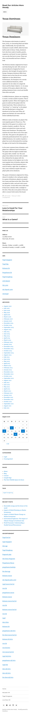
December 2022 (8, 372)
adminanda (7, 195)
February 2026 (8, 319)
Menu (5, 11)
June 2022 (7, 384)
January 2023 (8, 370)
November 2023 (8, 348)
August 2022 (7, 380)
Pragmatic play (6, 554)
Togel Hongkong (7, 550)
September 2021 (9, 403)
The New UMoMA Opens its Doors (14, 480)
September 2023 (9, 353)
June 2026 (7, 310)
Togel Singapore (7, 696)
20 (15, 434)
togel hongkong (8, 492)
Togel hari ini (6, 537)
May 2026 (7, 312)
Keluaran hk (6, 268)
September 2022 (9, 378)
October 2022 (8, 376)
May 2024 (7, 336)
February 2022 (8, 393)
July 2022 (6, 382)
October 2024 (8, 325)
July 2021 (6, 408)
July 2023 (6, 357)
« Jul (7, 444)
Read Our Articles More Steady (9, 709)
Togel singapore (7, 260)
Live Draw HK (6, 700)
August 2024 (7, 329)
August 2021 (7, 406)
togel (5, 457)
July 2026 (7, 308)
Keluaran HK (6, 692)
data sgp (4, 546)
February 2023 (8, 367)
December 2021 (8, 397)
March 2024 (7, 340)
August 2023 (7, 355)
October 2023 (8, 350)
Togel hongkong (7, 277)
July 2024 (6, 331)
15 (23, 431)
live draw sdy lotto (7, 677)
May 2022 (7, 387)
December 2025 (8, 323)
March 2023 (7, 365)
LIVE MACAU (6, 281)
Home (4, 689)
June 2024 (7, 334)
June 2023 (7, 359)
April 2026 (7, 314)
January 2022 (8, 395)
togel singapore (7, 541)
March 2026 (7, 317)
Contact (6, 475)
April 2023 (7, 363)
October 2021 (8, 401)
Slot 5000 (5, 285)
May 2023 (7, 361)
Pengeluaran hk (7, 272)
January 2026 (8, 321)
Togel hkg (5, 264)
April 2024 (7, 338)
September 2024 (9, 327)
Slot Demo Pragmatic (8, 558)
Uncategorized (6, 197)
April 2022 (7, 389)
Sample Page (8, 477)
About (6, 471)
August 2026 (8, 306)
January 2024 (8, 344)
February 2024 (8, 342)
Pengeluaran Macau (8, 563)
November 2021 (8, 399)
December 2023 (8, 346)
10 (4, 431)
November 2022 (8, 374)
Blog (5, 473)
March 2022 (7, 391)
